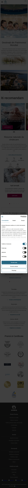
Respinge (14, 270)
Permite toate (14, 262)
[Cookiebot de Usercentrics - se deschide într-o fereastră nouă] (20, 217)
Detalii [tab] (14, 220)
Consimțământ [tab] (5, 220)
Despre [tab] (23, 220)
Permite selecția (14, 266)
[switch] (24, 248)
